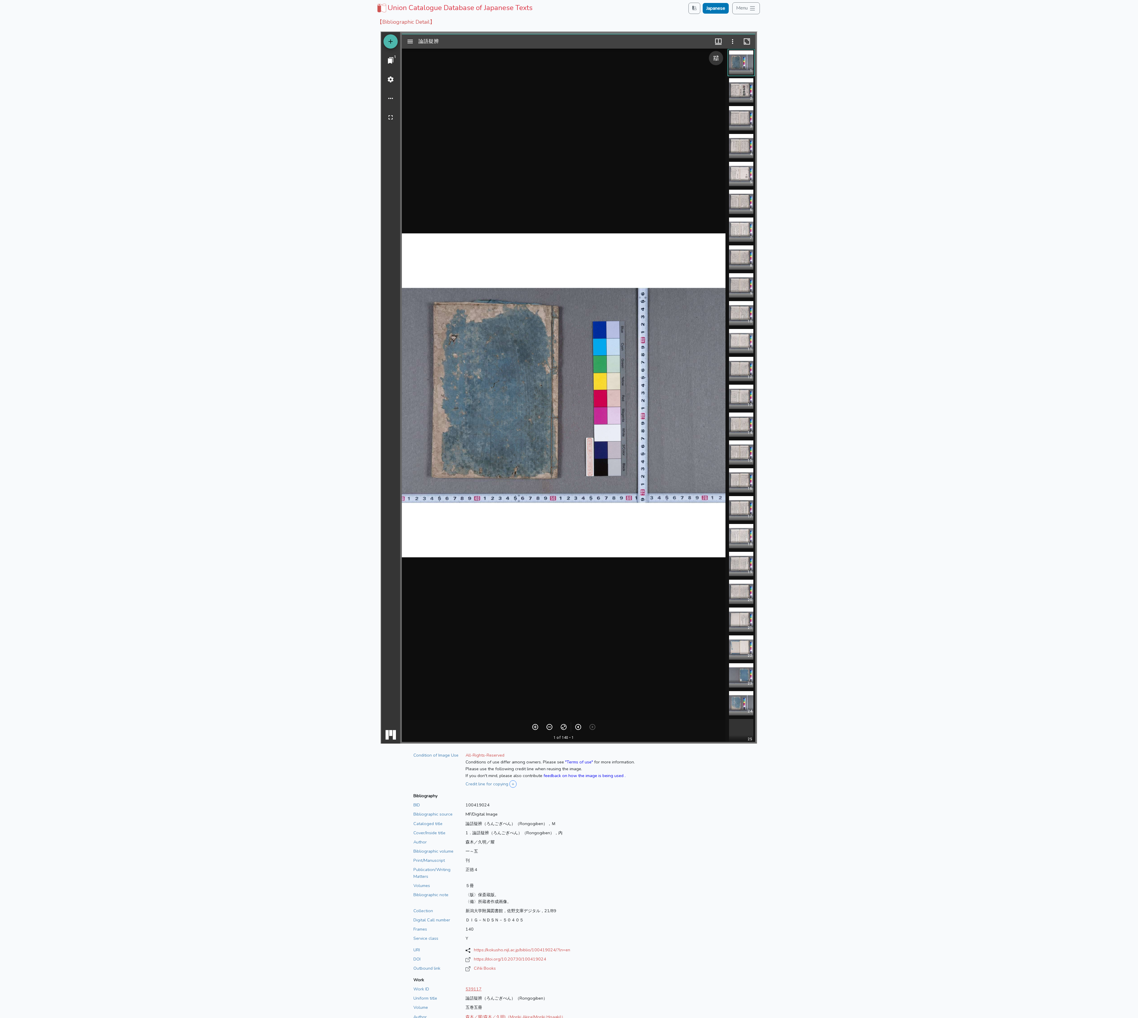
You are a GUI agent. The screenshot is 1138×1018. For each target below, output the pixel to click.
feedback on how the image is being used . (585, 776)
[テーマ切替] (694, 8)
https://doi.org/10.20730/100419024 (510, 959)
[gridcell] (454, 7)
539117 (474, 989)
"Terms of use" (579, 762)
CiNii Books (485, 968)
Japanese (715, 8)
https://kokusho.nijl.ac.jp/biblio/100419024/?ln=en (522, 950)
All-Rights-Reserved (485, 755)
